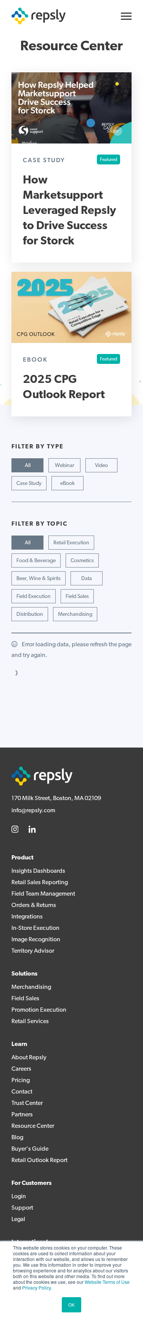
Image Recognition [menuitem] (35, 940)
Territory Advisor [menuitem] (32, 951)
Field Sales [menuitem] (25, 999)
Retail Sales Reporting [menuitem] (39, 883)
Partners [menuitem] (22, 1115)
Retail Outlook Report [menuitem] (39, 1160)
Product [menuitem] (22, 858)
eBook (67, 483)
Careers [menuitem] (21, 1069)
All (28, 466)
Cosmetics (82, 561)
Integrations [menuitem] (27, 917)
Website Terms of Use (107, 1282)
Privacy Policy (36, 1287)
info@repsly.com (33, 811)
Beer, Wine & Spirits (38, 579)
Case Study (29, 483)
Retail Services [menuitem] (30, 1022)
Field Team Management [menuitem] (43, 894)
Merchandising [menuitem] (31, 987)
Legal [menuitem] (18, 1219)
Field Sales (77, 596)
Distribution (29, 614)
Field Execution (33, 596)
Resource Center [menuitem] (32, 1126)
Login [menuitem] (18, 1197)
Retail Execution (71, 543)
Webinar (64, 466)
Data (86, 579)
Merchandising (75, 614)
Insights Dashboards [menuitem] (38, 871)
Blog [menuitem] (17, 1138)
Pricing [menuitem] (20, 1081)
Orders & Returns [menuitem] (33, 905)
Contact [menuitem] (21, 1092)
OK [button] (71, 1304)
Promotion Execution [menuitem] (38, 1010)
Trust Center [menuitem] (27, 1103)
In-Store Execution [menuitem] (35, 928)
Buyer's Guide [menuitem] (29, 1149)
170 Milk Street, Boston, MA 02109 (56, 799)
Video (101, 466)
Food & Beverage (36, 561)
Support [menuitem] (22, 1208)
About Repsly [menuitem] (29, 1058)
